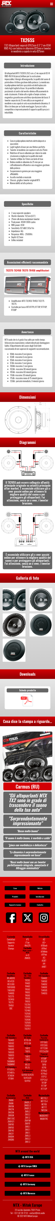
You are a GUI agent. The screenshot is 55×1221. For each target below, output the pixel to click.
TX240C (27, 1007)
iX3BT (44, 960)
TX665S (11, 1055)
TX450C (44, 981)
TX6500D (11, 990)
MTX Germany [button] (29, 1184)
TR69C (27, 995)
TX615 (27, 1051)
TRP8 (44, 1064)
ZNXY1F (27, 1123)
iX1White (44, 951)
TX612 (27, 1048)
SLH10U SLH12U (27, 1074)
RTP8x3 (44, 1073)
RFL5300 (10, 984)
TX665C (11, 1046)
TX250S (27, 1022)
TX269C (27, 1019)
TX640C (11, 1040)
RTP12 (44, 1076)
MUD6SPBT (44, 1115)
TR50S (27, 998)
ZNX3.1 (27, 1129)
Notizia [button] (40, 888)
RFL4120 (11, 981)
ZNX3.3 (27, 1138)
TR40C (27, 983)
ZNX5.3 (27, 1135)
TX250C (27, 1013)
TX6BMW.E (11, 1061)
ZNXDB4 (11, 1136)
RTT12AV (44, 1048)
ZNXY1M (28, 1120)
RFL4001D (11, 978)
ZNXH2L (27, 958)
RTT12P (44, 1088)
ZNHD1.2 (27, 1108)
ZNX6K (11, 1100)
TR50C (27, 989)
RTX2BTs (11, 1069)
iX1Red (44, 948)
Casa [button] (15, 888)
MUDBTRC (44, 1118)
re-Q (27, 955)
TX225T (27, 1028)
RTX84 (11, 1078)
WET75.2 (44, 1098)
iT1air (27, 942)
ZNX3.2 (27, 1114)
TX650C (11, 1043)
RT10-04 (27, 1040)
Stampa (11, 948)
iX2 (44, 939)
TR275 (11, 1002)
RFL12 (27, 1064)
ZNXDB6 (11, 1139)
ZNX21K (11, 1109)
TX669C (11, 1049)
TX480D (11, 993)
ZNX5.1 (27, 1126)
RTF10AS (44, 1042)
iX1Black (44, 945)
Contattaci (11, 939)
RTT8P (44, 1085)
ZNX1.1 (27, 1132)
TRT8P (44, 1082)
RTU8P (44, 1058)
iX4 (44, 963)
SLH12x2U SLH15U (27, 1079)
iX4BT (44, 966)
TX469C (44, 987)
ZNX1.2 (27, 1117)
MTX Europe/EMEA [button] (29, 1166)
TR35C (27, 980)
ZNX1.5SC (11, 1118)
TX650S (11, 1052)
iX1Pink (44, 954)
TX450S (44, 990)
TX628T (11, 1058)
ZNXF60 (11, 1127)
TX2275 (11, 996)
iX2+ (44, 942)
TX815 (27, 1059)
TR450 (11, 1005)
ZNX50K (11, 1115)
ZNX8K (11, 1103)
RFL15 (27, 1067)
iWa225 (28, 945)
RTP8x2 (44, 1070)
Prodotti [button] (15, 896)
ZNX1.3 (27, 1141)
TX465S (44, 993)
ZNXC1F (11, 1133)
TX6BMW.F (11, 1064)
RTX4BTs (11, 1072)
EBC (10, 1008)
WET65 (44, 1104)
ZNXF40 (11, 1130)
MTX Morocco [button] (29, 1193)
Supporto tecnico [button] (15, 904)
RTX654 (11, 1075)
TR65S (27, 1001)
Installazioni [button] (40, 896)
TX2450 (11, 999)
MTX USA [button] (29, 1157)
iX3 (44, 957)
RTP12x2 (44, 1079)
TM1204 (44, 1110)
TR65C (27, 992)
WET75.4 (44, 1101)
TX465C (44, 984)
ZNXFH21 (11, 1121)
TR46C (27, 986)
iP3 (27, 939)
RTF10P (44, 1061)
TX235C (27, 1004)
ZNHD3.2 (27, 1105)
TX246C (27, 1010)
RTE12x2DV (44, 1051)
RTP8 (44, 1067)
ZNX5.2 (27, 1111)
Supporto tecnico (11, 944)
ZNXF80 (11, 1124)
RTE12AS (44, 1045)
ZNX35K (11, 1112)
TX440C (44, 978)
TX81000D (11, 987)
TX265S (27, 1025)
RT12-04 (27, 1043)
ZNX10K (11, 1106)
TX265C (27, 1016)
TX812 (27, 1056)
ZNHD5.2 (27, 1102)
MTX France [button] (28, 1175)
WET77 (44, 1107)
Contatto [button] (40, 904)
